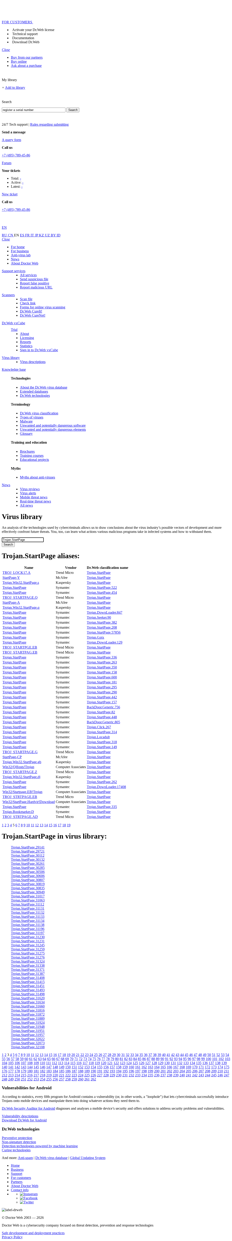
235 (150, 1075)
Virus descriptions (33, 362)
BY (54, 235)
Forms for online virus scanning (42, 307)
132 (179, 1063)
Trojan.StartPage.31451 (28, 986)
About (24, 334)
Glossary (26, 433)
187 (74, 1071)
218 (42, 1075)
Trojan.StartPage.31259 (28, 949)
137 (211, 1063)
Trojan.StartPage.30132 (28, 859)
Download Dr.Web (25, 42)
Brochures (27, 451)
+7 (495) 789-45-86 (16, 155)
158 (118, 1067)
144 (30, 1067)
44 (182, 1055)
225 (87, 1075)
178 (17, 1071)
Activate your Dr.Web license (33, 30)
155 (99, 1067)
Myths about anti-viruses (37, 477)
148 (55, 1067)
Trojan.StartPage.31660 (28, 1006)
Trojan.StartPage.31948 (28, 1027)
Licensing (27, 338)
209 (214, 1071)
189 (87, 1071)
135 (198, 1063)
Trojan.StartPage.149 (102, 747)
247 (226, 1075)
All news (26, 505)
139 (224, 1063)
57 (12, 1059)
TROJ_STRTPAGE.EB (19, 797)
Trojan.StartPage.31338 (28, 965)
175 (226, 1067)
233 (137, 1075)
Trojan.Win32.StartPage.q (20, 607)
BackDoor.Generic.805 (103, 722)
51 (213, 1055)
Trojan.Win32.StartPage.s (20, 582)
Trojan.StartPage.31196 (27, 929)
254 (42, 1079)
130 (167, 1063)
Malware (26, 421)
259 (74, 1079)
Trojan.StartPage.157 (102, 702)
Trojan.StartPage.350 (102, 667)
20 (73, 1055)
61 (31, 1059)
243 (201, 1075)
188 (80, 1071)
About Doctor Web (24, 263)
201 (163, 1071)
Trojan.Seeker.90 (99, 617)
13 (41, 825)
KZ (42, 235)
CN (11, 235)
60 (26, 1059)
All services (28, 275)
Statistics (26, 346)
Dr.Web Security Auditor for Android (28, 1108)
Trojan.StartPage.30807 (28, 880)
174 (220, 1067)
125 (135, 1063)
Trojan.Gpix (95, 637)
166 (169, 1067)
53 (223, 1055)
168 (182, 1067)
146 (42, 1067)
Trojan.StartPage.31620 (28, 998)
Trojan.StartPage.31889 (28, 1018)
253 (36, 1079)
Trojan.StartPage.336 (102, 657)
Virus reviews (30, 489)
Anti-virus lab (21, 255)
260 (80, 1079)
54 (227, 1055)
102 (221, 1059)
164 (157, 1067)
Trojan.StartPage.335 (102, 807)
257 (61, 1079)
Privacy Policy (12, 1237)
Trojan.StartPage (99, 573)
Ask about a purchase (26, 65)
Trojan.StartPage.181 (102, 682)
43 (177, 1055)
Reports (25, 342)
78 (108, 1059)
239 (176, 1075)
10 (28, 825)
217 (36, 1075)
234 (144, 1075)
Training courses (32, 455)
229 (112, 1075)
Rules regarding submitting (49, 124)
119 (97, 1063)
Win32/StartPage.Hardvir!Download (28, 802)
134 (192, 1063)
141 (11, 1067)
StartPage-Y (11, 578)
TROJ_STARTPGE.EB (19, 647)
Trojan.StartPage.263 (102, 662)
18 (64, 825)
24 (91, 1055)
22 (82, 1055)
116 (79, 1063)
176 (4, 1071)
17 (59, 825)
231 (125, 1075)
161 (137, 1067)
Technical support (25, 34)
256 (55, 1079)
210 (220, 1071)
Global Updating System (87, 1158)
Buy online (19, 61)
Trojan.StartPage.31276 (28, 957)
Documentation (23, 38)
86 (144, 1059)
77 (103, 1059)
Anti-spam (25, 1158)
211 (226, 1071)
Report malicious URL (36, 287)
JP (37, 235)
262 (93, 1079)
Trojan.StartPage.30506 (28, 872)
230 (118, 1075)
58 (17, 1059)
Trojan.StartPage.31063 (28, 900)
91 (167, 1059)
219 (49, 1075)
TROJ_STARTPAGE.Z (19, 772)
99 (203, 1059)
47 (195, 1055)
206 (195, 1071)
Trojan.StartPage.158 (102, 672)
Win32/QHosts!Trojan (18, 767)
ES (22, 235)
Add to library (15, 87)
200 (157, 1071)
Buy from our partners (27, 57)
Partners (16, 1182)
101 (215, 1059)
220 (55, 1075)
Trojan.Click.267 (99, 727)
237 (163, 1075)
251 (23, 1079)
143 (23, 1067)
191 (99, 1071)
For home (18, 247)
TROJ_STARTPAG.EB (19, 652)
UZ (48, 235)
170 (195, 1067)
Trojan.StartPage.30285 (28, 868)
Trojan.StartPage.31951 (28, 1031)
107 (23, 1063)
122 (116, 1063)
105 (11, 1063)
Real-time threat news (35, 501)
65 (49, 1059)
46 (191, 1055)
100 (208, 1059)
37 (150, 1055)
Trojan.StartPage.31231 (28, 941)
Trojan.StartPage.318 (102, 742)
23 (87, 1055)
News (15, 259)
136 (205, 1063)
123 (122, 1063)
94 (180, 1059)
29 (114, 1055)
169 (188, 1067)
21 (78, 1055)
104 (4, 1063)
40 (164, 1055)
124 (129, 1063)
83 (130, 1059)
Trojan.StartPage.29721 (28, 851)
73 (85, 1059)
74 (90, 1059)
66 (53, 1059)
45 (186, 1055)
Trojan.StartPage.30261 (28, 864)
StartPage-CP (12, 757)
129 (160, 1063)
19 (68, 825)
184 (55, 1071)
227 (99, 1075)
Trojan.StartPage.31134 (27, 921)
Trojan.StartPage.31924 (28, 1023)
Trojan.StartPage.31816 (28, 1010)
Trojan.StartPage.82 (101, 712)
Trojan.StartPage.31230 (28, 937)
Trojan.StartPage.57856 (104, 632)
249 (11, 1079)
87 (148, 1059)
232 (131, 1075)
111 (48, 1063)
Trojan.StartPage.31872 (28, 1014)
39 (159, 1055)
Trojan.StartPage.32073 (28, 1043)
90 (162, 1059)
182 (42, 1071)
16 (55, 825)
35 (141, 1055)
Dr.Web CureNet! (32, 315)
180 (30, 1071)
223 (74, 1075)
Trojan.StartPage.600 (102, 677)
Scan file (26, 299)
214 (17, 1075)
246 (220, 1075)
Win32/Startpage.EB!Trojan (22, 792)
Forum (6, 163)
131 (173, 1063)
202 (169, 1071)
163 (150, 1067)
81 (121, 1059)
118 (91, 1063)
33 (132, 1055)
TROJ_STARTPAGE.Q (20, 597)
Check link (28, 303)
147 (49, 1067)
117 (85, 1063)
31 (123, 1055)
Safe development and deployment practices (33, 1233)
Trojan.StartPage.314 (102, 732)
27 (105, 1055)
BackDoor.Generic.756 (103, 707)
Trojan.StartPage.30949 (28, 892)
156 (106, 1067)
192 (106, 1071)
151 (74, 1067)
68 (62, 1059)
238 (169, 1075)
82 (126, 1059)
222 (68, 1075)
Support (16, 1174)
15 (50, 825)
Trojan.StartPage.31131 (27, 908)
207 (201, 1071)
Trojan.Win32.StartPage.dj (21, 777)
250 (17, 1079)
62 (35, 1059)
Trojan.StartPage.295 (102, 687)
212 (4, 1075)
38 (155, 1055)
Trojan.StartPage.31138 (27, 925)
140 (4, 1067)
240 (182, 1075)
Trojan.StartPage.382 (102, 622)
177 (11, 1071)
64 (44, 1059)
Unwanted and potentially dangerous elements (53, 429)
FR (28, 235)
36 (145, 1055)
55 (3, 1059)
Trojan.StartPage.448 (102, 717)
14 (46, 825)
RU (5, 235)
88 (153, 1059)
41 (168, 1055)
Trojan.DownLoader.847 (104, 612)
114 (66, 1063)
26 (100, 1055)
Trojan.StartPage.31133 (27, 917)
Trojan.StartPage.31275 (28, 953)
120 (103, 1063)
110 (42, 1063)
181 (36, 1071)
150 (68, 1067)
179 (23, 1071)
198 (144, 1071)
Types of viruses (31, 417)
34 (136, 1055)
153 (87, 1067)
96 (189, 1059)
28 (109, 1055)
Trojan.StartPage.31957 (28, 1035)
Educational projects (34, 460)
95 (185, 1059)
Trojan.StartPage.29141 (28, 847)
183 (49, 1071)
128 (154, 1063)
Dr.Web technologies (35, 395)
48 (200, 1055)
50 (209, 1055)
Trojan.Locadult (98, 737)
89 (158, 1059)
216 (30, 1075)
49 (204, 1055)
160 (131, 1067)
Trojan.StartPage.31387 (28, 974)
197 (137, 1071)
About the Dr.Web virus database (43, 387)
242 (195, 1075)
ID (58, 235)
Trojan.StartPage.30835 (28, 888)
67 (58, 1059)
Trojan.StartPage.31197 (27, 933)
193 (112, 1071)
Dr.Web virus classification (39, 413)
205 (188, 1071)
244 (207, 1075)
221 (61, 1075)
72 (80, 1059)
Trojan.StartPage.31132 (27, 912)
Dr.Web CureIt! (31, 311)
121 (110, 1063)
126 (141, 1063)
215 (23, 1075)
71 (76, 1059)
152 (80, 1067)
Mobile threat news (33, 497)
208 (207, 1071)
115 (72, 1063)
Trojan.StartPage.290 (102, 692)
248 (4, 1079)
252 (30, 1079)
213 (11, 1075)
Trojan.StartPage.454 (102, 592)
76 (99, 1059)
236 (157, 1075)
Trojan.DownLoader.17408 (106, 787)
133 (186, 1063)
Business (17, 1169)
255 (49, 1079)
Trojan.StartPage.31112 (27, 904)
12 (37, 825)
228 (106, 1075)
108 (30, 1063)
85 (139, 1059)
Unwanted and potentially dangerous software (53, 425)
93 (176, 1059)
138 (217, 1063)
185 (61, 1071)
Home (15, 1165)
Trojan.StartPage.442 (102, 697)
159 (125, 1067)
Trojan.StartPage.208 (102, 627)
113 (60, 1063)
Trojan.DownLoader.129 (104, 642)
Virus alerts (28, 493)
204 (182, 1071)
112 (54, 1063)
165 (163, 1067)
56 (8, 1059)
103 (227, 1059)
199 (150, 1071)
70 (71, 1059)
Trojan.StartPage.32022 (28, 1039)
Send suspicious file (34, 279)
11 (32, 825)
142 (17, 1067)
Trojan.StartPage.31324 (28, 961)
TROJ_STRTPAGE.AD (20, 817)
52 (218, 1055)
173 (214, 1067)
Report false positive (34, 283)
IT (33, 235)
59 (22, 1059)
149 (61, 1067)
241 (188, 1075)
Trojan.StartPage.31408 (28, 978)
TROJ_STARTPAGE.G (20, 752)
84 (135, 1059)
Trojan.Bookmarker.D (18, 812)
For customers (21, 1178)
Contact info (20, 1190)
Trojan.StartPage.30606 (28, 876)
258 (68, 1079)
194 (118, 1071)
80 (117, 1059)
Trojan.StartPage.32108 (28, 1047)
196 (131, 1071)
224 (80, 1075)
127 (148, 1063)
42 (173, 1055)
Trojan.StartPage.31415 (28, 982)
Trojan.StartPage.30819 (28, 884)
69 (67, 1059)
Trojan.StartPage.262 (102, 782)
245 (214, 1075)
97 (194, 1059)
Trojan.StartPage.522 (102, 587)
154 (93, 1067)
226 (93, 1075)
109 (36, 1063)
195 (125, 1071)
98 (198, 1059)
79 (112, 1059)
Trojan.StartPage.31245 (28, 945)
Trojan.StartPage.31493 (28, 990)
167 (176, 1067)
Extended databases (34, 391)
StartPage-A (11, 602)
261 (87, 1079)
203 (176, 1071)
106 (17, 1063)
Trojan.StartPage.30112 (27, 855)
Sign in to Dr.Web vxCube (39, 350)
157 (112, 1067)
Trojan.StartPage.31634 (28, 1002)
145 (36, 1067)
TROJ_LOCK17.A (16, 573)
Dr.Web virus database (51, 1158)
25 (96, 1055)
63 (40, 1059)
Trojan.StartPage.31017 (28, 896)
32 (127, 1055)
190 (93, 1071)
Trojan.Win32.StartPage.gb (21, 762)
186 (68, 1071)
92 (171, 1059)
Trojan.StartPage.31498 (28, 994)
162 (144, 1067)
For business (20, 251)
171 (201, 1067)
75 (94, 1059)
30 (118, 1055)
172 (207, 1067)
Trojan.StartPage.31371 (28, 970)
